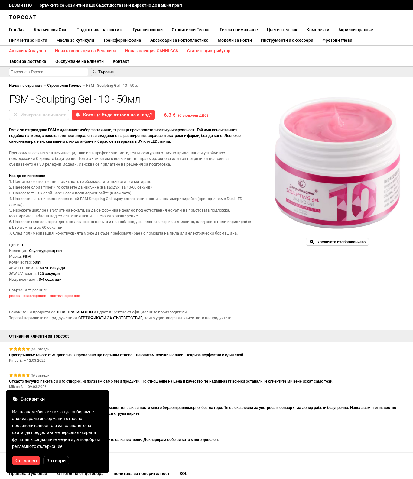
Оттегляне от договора (80, 473)
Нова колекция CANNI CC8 (151, 50)
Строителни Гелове (191, 29)
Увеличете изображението (340, 242)
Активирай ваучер (27, 50)
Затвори (56, 461)
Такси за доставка (27, 61)
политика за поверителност (142, 473)
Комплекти (318, 29)
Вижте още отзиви (26, 458)
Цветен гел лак (282, 29)
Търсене (105, 72)
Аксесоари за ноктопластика (179, 40)
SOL (183, 473)
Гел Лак (17, 29)
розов (14, 295)
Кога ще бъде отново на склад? (116, 115)
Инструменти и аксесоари (287, 40)
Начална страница (25, 85)
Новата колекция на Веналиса (85, 50)
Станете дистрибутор (208, 50)
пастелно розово (65, 295)
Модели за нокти (235, 40)
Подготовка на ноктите (100, 29)
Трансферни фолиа (122, 40)
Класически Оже (50, 29)
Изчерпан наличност (42, 115)
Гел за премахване (239, 29)
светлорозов (34, 295)
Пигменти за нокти (28, 40)
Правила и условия (28, 473)
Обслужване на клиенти (79, 61)
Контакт (121, 61)
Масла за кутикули (75, 40)
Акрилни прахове (355, 29)
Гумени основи (148, 29)
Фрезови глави (337, 40)
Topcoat (22, 17)
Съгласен (26, 461)
